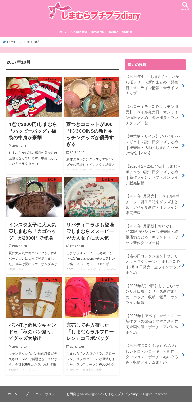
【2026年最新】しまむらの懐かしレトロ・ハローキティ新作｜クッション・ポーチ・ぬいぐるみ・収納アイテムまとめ (152, 354)
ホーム (64, 32)
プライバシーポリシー (42, 394)
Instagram (98, 32)
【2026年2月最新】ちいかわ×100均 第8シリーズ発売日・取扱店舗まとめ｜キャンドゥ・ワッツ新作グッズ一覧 (152, 234)
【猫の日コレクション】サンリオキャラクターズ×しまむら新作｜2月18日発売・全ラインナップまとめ (153, 264)
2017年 (25, 42)
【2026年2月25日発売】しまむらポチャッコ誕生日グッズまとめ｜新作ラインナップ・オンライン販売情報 (153, 174)
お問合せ (127, 32)
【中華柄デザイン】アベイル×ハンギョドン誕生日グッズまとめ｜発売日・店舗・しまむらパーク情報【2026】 (153, 144)
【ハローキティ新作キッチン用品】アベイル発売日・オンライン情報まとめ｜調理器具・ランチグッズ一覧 (152, 115)
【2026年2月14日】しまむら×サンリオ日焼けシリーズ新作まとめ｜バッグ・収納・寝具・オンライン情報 (153, 294)
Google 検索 (80, 32)
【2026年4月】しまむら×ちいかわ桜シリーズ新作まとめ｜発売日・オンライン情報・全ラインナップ (152, 85)
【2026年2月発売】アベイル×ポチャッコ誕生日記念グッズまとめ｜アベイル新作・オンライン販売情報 (152, 204)
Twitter (113, 32)
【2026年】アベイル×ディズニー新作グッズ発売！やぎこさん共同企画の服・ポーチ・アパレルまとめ (153, 324)
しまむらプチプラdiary (121, 394)
